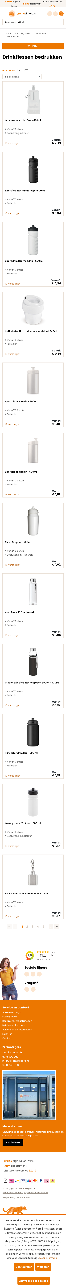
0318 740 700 (10, 1065)
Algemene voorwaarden (36, 1192)
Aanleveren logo (11, 1012)
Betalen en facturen (13, 1025)
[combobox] (30, 22)
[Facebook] (33, 974)
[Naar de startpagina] (22, 13)
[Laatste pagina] (56, 926)
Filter (35, 46)
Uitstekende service (20, 1170)
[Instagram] (26, 974)
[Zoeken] (61, 22)
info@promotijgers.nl (15, 1061)
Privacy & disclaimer (13, 1192)
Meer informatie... (49, 1258)
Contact (7, 1038)
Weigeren (43, 1267)
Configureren (24, 1267)
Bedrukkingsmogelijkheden (17, 1021)
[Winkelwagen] (61, 13)
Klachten (7, 1034)
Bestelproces (9, 1016)
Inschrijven (13, 1142)
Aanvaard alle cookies (33, 1281)
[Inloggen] (56, 13)
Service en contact (15, 1007)
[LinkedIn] (39, 974)
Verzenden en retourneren (17, 1029)
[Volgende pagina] (51, 926)
